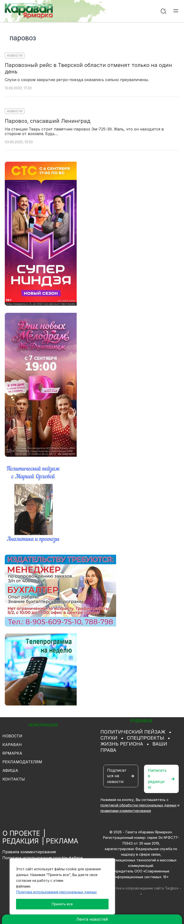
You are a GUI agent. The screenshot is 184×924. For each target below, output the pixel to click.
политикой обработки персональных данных (138, 805)
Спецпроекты (145, 738)
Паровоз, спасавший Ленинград (47, 121)
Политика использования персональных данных (56, 892)
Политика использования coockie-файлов (42, 857)
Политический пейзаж (132, 732)
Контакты (13, 779)
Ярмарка (12, 753)
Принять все (62, 904)
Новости (14, 55)
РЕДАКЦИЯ (20, 841)
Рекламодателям (22, 761)
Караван (12, 744)
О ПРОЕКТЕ (21, 833)
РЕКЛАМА (62, 841)
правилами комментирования (125, 811)
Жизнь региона (121, 744)
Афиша (10, 770)
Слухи (108, 738)
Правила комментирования (29, 851)
